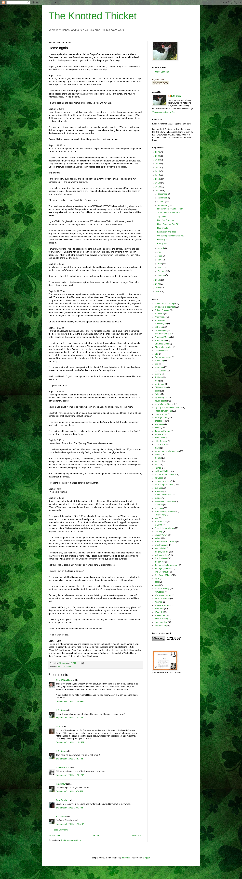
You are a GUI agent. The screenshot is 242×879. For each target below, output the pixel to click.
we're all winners (162, 599)
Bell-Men (159, 327)
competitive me (161, 350)
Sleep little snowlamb (164, 528)
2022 (157, 156)
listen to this (160, 438)
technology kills (162, 555)
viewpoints (159, 592)
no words (159, 478)
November (162, 198)
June (160, 256)
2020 (157, 160)
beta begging (161, 330)
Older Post (137, 835)
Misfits (157, 454)
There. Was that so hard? (168, 213)
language (159, 434)
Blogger (146, 858)
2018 (157, 163)
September (163, 205)
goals (157, 391)
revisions (159, 508)
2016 (157, 171)
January (161, 275)
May (160, 260)
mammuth (126, 858)
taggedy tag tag (162, 552)
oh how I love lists (163, 481)
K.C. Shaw (61, 710)
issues (158, 428)
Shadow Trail (161, 521)
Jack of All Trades (162, 431)
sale (157, 518)
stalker (158, 538)
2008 (157, 288)
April (160, 264)
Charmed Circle (162, 344)
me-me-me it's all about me (167, 451)
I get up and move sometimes (168, 407)
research (159, 505)
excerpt (158, 374)
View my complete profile (163, 112)
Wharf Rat (159, 612)
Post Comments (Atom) (71, 840)
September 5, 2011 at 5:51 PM (69, 759)
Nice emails (162, 228)
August (161, 248)
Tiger (157, 578)
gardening (159, 384)
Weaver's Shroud (162, 605)
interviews (159, 424)
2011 (157, 190)
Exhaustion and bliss (166, 232)
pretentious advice (163, 495)
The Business (161, 558)
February (162, 271)
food (157, 381)
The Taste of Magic (163, 575)
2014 (157, 179)
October (161, 201)
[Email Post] (82, 663)
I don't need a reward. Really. (170, 209)
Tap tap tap (162, 216)
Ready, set (162, 243)
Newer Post (54, 835)
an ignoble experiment (165, 307)
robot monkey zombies (165, 511)
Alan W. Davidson (64, 680)
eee (156, 364)
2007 (157, 291)
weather (158, 602)
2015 (157, 175)
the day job (160, 562)
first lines (159, 377)
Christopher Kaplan (163, 347)
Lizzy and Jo (160, 444)
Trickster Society (162, 588)
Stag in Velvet (161, 535)
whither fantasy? (162, 619)
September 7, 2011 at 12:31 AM (70, 775)
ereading (159, 367)
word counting (161, 622)
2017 (157, 167)
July (160, 252)
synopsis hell (160, 548)
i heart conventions (63, 666)
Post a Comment (60, 830)
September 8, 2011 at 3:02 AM (69, 808)
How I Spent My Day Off (167, 224)
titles (157, 582)
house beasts (161, 401)
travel (157, 585)
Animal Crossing (162, 310)
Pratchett (159, 491)
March (161, 267)
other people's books (164, 485)
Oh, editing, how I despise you (170, 236)
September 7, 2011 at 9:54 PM (69, 791)
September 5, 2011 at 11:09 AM (70, 742)
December (162, 194)
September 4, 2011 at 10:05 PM (70, 701)
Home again (162, 239)
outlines (158, 488)
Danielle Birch (62, 767)
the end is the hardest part (166, 565)
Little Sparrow (161, 441)
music (157, 464)
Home (96, 835)
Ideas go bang (161, 417)
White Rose (160, 615)
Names (158, 468)
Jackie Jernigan (162, 72)
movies (158, 461)
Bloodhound (160, 340)
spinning (158, 531)
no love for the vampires (165, 475)
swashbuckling (161, 545)
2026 (157, 152)
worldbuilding (161, 625)
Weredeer (159, 609)
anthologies (160, 320)
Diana (58, 726)
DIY (156, 354)
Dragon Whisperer (163, 357)
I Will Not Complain (165, 220)
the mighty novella (163, 568)
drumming (159, 360)
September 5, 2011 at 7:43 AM (69, 718)
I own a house (161, 414)
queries (158, 498)
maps (157, 448)
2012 (157, 187)
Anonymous (160, 317)
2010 (157, 280)
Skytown (158, 525)
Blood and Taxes (162, 337)
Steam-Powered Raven (165, 541)
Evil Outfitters (160, 371)
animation (159, 314)
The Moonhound (162, 572)
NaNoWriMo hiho (162, 471)
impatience (160, 421)
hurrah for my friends (164, 404)
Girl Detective (161, 387)
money (158, 458)
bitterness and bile (163, 334)
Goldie (158, 394)
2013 (157, 183)
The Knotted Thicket (93, 15)
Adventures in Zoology (165, 304)
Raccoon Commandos (165, 501)
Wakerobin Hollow (163, 595)
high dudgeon (161, 397)
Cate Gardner (62, 800)
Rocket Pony (160, 515)
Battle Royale (161, 324)
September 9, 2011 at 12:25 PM (70, 824)
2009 (157, 284)
